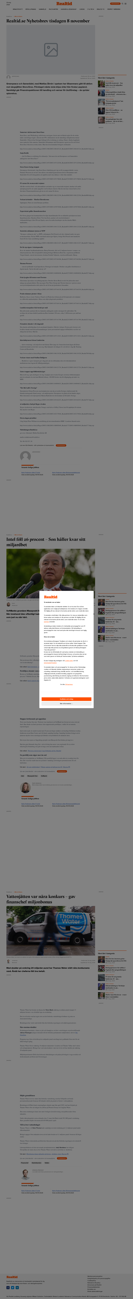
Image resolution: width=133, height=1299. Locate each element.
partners (46, 622)
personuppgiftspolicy (50, 663)
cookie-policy (69, 660)
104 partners (69, 684)
